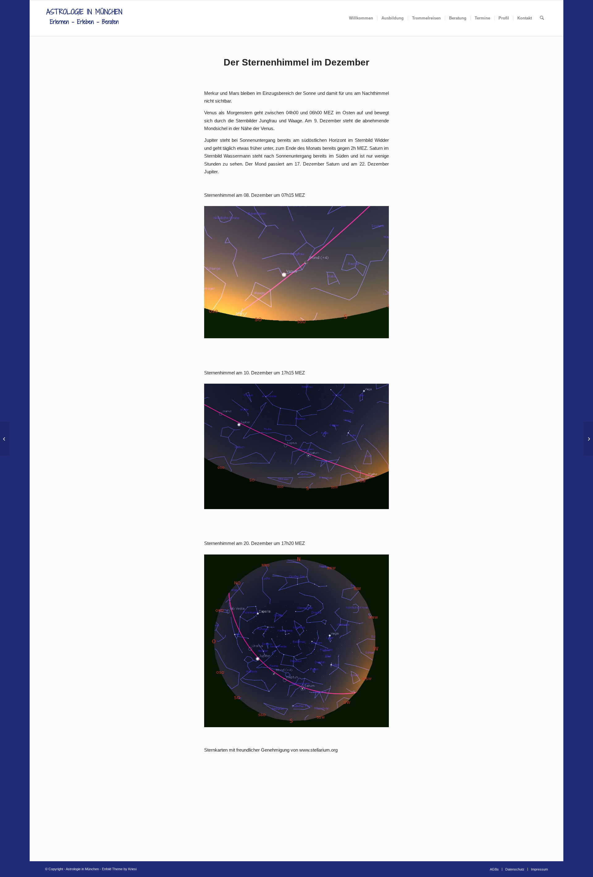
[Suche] (542, 18)
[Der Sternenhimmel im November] (5, 439)
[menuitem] (361, 18)
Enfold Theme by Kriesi (119, 869)
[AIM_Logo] (84, 18)
